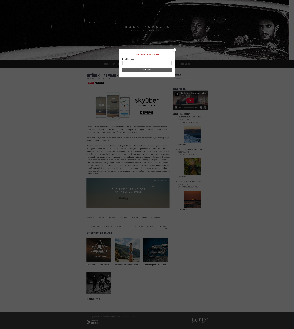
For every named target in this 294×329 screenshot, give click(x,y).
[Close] (174, 50)
